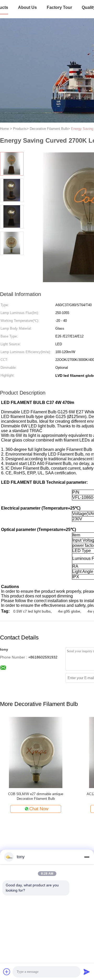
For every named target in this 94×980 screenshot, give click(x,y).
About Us (27, 7)
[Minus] (87, 857)
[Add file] (6, 971)
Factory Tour (59, 7)
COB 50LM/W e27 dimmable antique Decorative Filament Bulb (35, 796)
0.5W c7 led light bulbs (32, 611)
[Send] (87, 971)
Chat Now (38, 808)
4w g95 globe (69, 611)
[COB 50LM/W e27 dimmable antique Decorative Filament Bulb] (35, 752)
